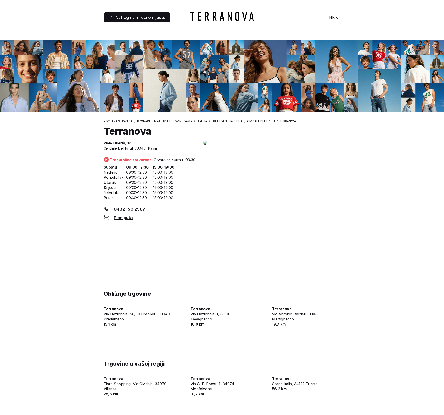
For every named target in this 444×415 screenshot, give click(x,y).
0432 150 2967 (129, 209)
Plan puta (123, 217)
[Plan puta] (271, 143)
